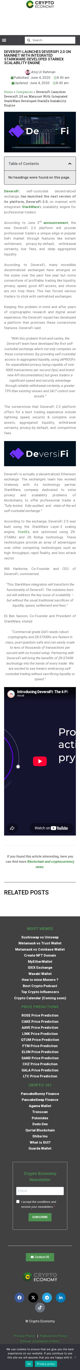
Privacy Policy (24, 1336)
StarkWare (30, 207)
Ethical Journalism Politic (40, 1341)
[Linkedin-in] (61, 1298)
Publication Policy (53, 1336)
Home (8, 92)
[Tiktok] (40, 1307)
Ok (29, 1363)
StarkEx (23, 532)
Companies (24, 92)
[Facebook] (19, 1298)
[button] (4, 40)
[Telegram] (47, 1298)
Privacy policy (46, 1363)
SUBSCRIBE (40, 1217)
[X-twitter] (33, 1298)
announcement (55, 223)
